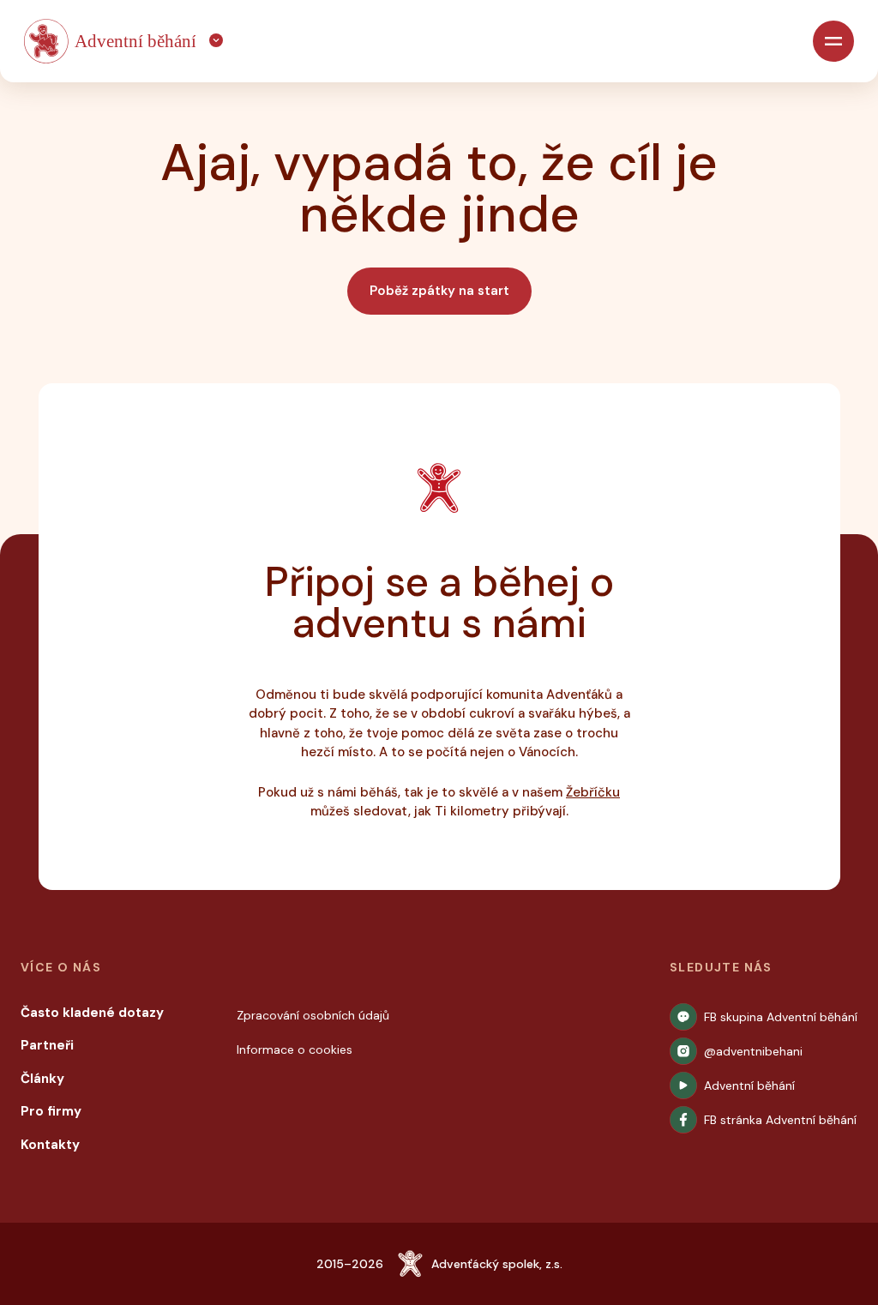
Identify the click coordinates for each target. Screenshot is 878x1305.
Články (42, 1078)
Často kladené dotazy (92, 1012)
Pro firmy (51, 1111)
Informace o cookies (294, 1049)
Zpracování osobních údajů (313, 1015)
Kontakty (50, 1144)
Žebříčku (593, 792)
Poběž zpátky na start (439, 290)
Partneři (47, 1045)
